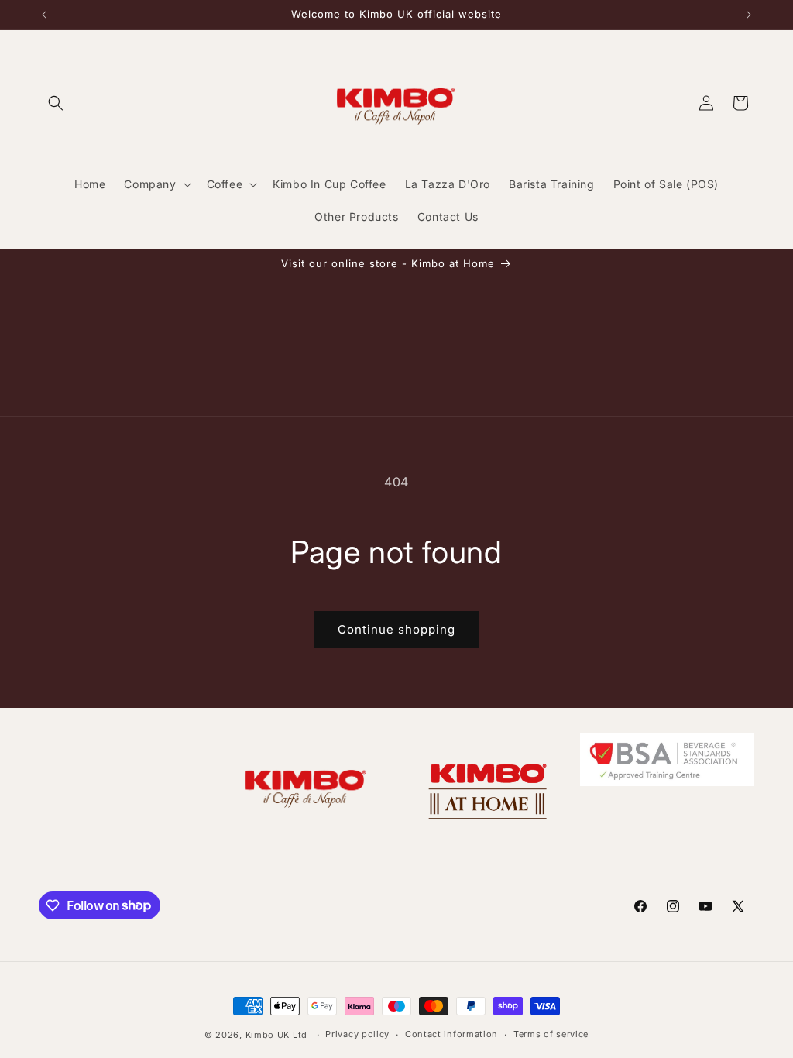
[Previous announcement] (44, 14)
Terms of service (551, 1034)
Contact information (451, 1034)
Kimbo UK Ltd (276, 1034)
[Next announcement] (749, 14)
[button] (56, 103)
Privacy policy (357, 1034)
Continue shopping (396, 629)
